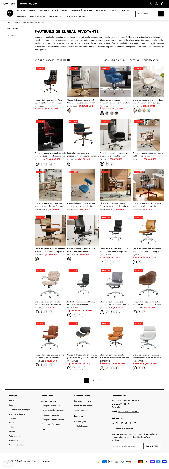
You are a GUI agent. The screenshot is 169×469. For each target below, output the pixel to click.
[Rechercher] (161, 13)
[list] (57, 60)
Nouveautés (13, 440)
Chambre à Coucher (17, 413)
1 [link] (86, 380)
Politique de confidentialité (52, 419)
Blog (43, 428)
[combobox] (150, 13)
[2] (61, 60)
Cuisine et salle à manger (19, 409)
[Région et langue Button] (156, 4)
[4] (69, 60)
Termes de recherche (82, 400)
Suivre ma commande (83, 405)
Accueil (12, 400)
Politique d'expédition (50, 405)
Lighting (12, 427)
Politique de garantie (50, 414)
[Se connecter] (150, 4)
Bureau (11, 422)
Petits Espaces (14, 436)
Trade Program (80, 421)
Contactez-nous (80, 410)
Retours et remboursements (52, 410)
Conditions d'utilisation (50, 424)
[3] (64, 60)
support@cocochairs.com (128, 411)
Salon (11, 405)
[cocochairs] (10, 13)
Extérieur (12, 418)
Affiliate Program (81, 426)
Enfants (12, 431)
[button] (163, 4)
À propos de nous (16, 444)
